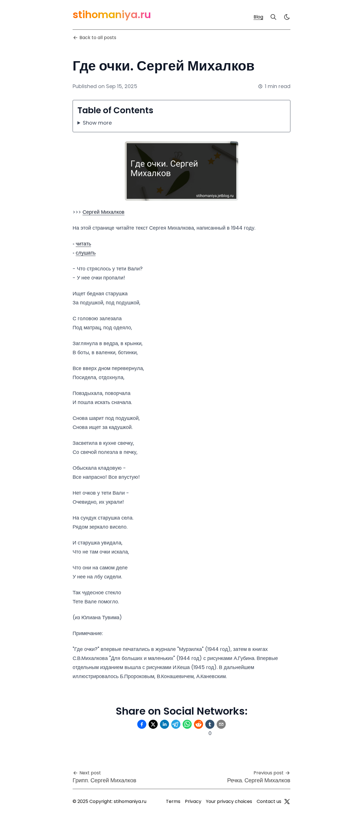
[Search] (273, 17)
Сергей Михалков (103, 211)
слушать (86, 252)
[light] (287, 17)
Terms (173, 801)
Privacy (193, 801)
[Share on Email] (221, 724)
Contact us (269, 801)
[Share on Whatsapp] (187, 724)
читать (83, 243)
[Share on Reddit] (198, 724)
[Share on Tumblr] (209, 724)
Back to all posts (97, 37)
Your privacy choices (229, 801)
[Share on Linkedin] (164, 724)
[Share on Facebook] (141, 724)
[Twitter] (287, 801)
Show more (97, 122)
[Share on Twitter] (153, 724)
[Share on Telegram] (175, 724)
